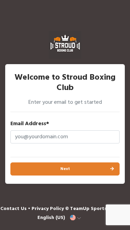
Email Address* (29, 123)
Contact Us (13, 209)
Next (65, 169)
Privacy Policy (48, 209)
